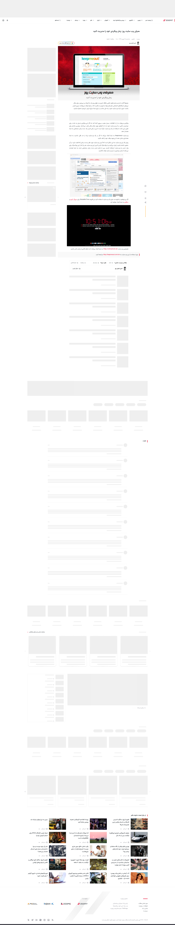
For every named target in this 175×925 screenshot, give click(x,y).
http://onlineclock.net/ (110, 249)
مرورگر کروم (73, 199)
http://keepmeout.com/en (111, 255)
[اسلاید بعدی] (25, 197)
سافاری (126, 202)
